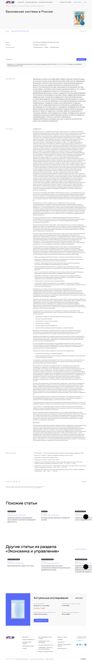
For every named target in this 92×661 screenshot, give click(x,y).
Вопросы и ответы (62, 637)
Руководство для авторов (45, 2)
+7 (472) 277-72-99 (81, 637)
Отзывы (24, 648)
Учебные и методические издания (64, 645)
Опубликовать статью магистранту (44, 642)
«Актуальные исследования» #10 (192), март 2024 (46, 42)
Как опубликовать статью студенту (45, 638)
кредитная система (54, 47)
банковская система (38, 47)
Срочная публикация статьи (45, 645)
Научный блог (61, 642)
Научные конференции (31, 2)
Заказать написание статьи (45, 651)
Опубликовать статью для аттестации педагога (45, 648)
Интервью (60, 639)
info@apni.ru (38, 487)
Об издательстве (61, 648)
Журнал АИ (21, 2)
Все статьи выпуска (81, 549)
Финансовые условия (27, 646)
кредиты (46, 47)
